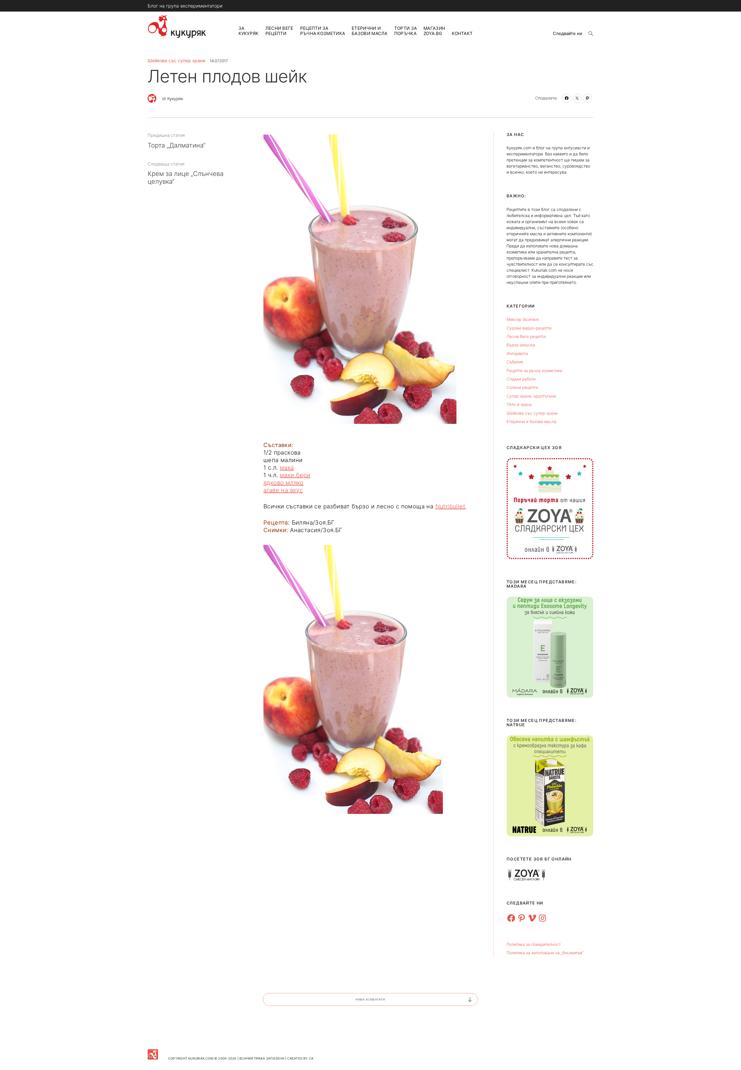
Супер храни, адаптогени (531, 396)
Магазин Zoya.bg (434, 30)
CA (311, 1058)
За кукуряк (249, 30)
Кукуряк (175, 98)
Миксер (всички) (523, 319)
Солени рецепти (522, 387)
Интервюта (517, 353)
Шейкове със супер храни (176, 60)
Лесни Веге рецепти (279, 30)
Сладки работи (521, 378)
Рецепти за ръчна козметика (322, 30)
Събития (515, 361)
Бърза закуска (521, 344)
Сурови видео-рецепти (529, 328)
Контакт (462, 33)
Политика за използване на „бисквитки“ (545, 952)
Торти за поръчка (405, 30)
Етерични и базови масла (370, 30)
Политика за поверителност (534, 944)
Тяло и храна (519, 404)
